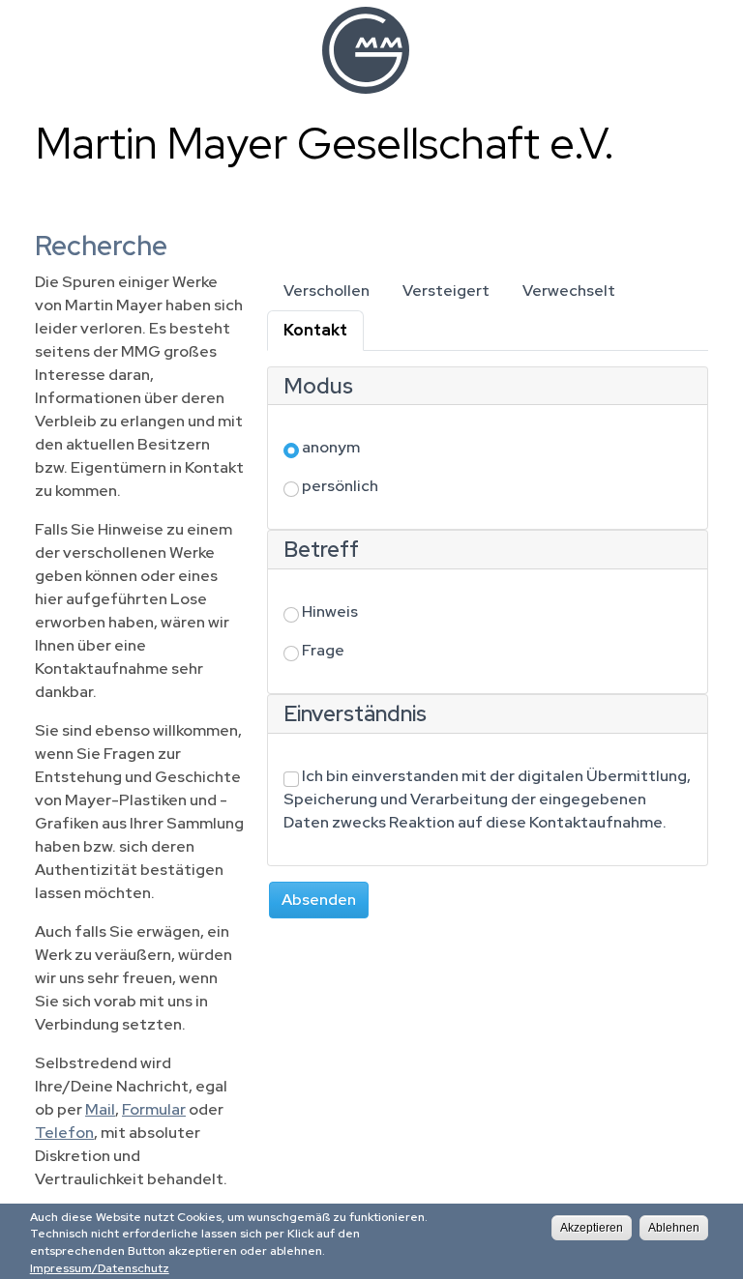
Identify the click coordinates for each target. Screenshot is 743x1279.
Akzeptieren (591, 1228)
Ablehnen (673, 1228)
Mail (100, 1109)
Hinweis (330, 611)
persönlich (340, 486)
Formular (154, 1109)
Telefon (64, 1132)
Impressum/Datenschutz (99, 1268)
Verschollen (326, 290)
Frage (323, 650)
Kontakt (323, 330)
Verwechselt (568, 290)
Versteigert (446, 290)
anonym (331, 447)
